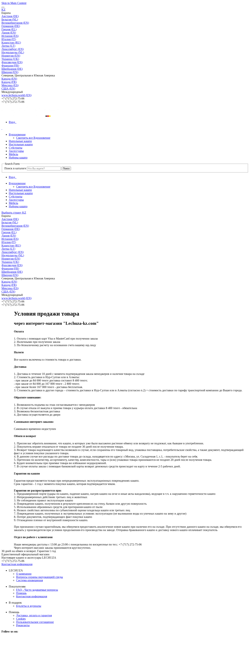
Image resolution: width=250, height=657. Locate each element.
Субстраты (15, 147)
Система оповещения (29, 580)
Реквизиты (23, 625)
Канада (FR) (9, 82)
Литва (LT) (8, 45)
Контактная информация (16, 564)
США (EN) (8, 88)
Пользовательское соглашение (35, 622)
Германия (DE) (10, 26)
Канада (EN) (9, 78)
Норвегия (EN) (10, 55)
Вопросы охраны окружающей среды (39, 577)
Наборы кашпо (18, 157)
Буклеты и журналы (28, 605)
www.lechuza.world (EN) (16, 95)
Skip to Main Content (13, 3)
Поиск (66, 168)
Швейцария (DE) (12, 68)
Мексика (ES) (9, 85)
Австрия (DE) (10, 16)
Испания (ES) (9, 35)
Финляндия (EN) (12, 62)
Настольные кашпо (21, 144)
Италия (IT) (8, 39)
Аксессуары (16, 151)
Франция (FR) (10, 65)
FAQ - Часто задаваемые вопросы (37, 589)
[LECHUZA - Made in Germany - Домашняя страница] (125, 110)
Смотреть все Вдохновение (33, 137)
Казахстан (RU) (11, 42)
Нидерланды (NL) (12, 52)
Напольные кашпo (20, 141)
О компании (23, 573)
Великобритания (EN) (15, 22)
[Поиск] (1, 128)
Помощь (21, 593)
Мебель (13, 154)
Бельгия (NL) (9, 19)
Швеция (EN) (9, 72)
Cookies (21, 618)
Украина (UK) (10, 59)
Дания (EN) (8, 32)
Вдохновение (17, 134)
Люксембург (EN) (12, 49)
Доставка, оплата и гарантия (34, 615)
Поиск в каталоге (15, 168)
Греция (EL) (8, 29)
